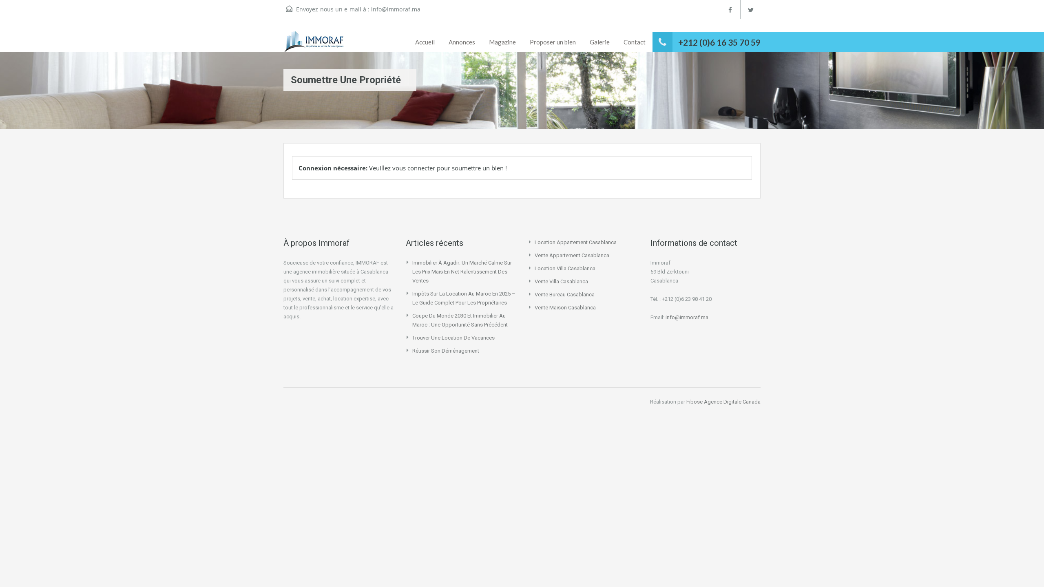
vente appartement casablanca (572, 255)
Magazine (502, 42)
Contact (635, 42)
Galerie (600, 42)
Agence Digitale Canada (732, 402)
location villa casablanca (565, 268)
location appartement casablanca (576, 242)
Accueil (425, 42)
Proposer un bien (553, 42)
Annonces (462, 42)
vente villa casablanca (561, 281)
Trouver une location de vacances (453, 338)
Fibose (694, 402)
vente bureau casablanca (565, 294)
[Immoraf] (313, 41)
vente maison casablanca (565, 308)
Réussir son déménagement (445, 351)
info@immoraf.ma (395, 9)
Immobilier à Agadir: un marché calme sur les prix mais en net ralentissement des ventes (462, 272)
